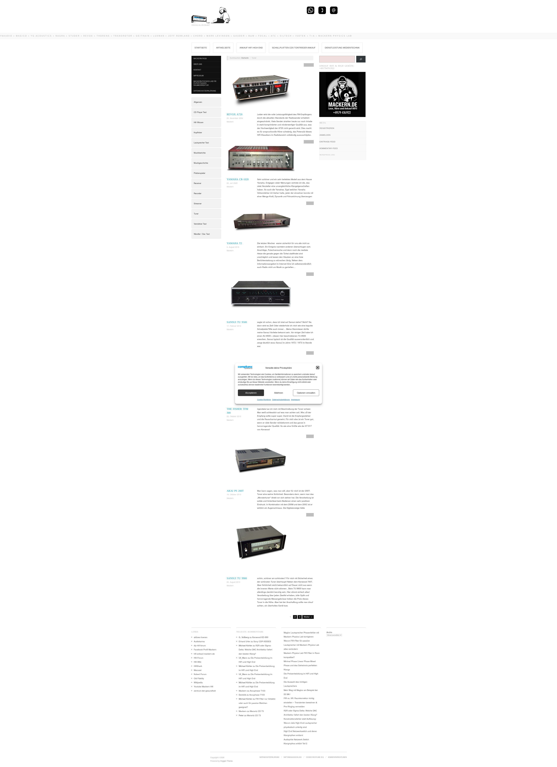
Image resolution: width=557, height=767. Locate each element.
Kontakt (197, 70)
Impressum (295, 399)
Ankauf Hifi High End (251, 48)
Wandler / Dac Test (202, 234)
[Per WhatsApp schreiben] (310, 10)
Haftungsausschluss (293, 757)
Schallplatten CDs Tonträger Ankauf (293, 48)
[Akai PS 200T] (261, 461)
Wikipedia (198, 682)
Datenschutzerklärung (281, 399)
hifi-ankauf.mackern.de (204, 653)
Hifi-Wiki (197, 661)
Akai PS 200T (235, 490)
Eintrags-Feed (328, 141)
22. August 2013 (233, 582)
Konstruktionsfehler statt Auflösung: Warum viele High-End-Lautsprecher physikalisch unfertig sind (300, 722)
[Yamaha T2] (261, 221)
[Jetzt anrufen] (322, 10)
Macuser (198, 670)
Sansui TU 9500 (237, 322)
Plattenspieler (199, 173)
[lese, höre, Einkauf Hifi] (211, 14)
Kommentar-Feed (329, 148)
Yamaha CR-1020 (238, 179)
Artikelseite (223, 48)
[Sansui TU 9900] (261, 544)
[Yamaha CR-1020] (261, 158)
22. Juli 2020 (232, 183)
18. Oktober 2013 (234, 494)
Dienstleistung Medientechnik (342, 48)
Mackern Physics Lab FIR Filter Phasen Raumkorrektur (204, 83)
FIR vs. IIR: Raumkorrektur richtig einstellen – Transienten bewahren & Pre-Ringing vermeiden (300, 702)
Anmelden (325, 135)
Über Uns (197, 64)
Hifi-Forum (198, 657)
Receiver (197, 183)
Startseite (201, 48)
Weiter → (308, 616)
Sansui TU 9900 (237, 578)
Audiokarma (199, 641)
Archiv (329, 632)
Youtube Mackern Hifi (203, 686)
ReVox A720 (234, 114)
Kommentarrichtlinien (337, 757)
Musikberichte (200, 152)
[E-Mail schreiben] (333, 10)
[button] (317, 367)
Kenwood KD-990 (260, 637)
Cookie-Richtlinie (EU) (315, 757)
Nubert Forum (200, 674)
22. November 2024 (235, 118)
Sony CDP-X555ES (262, 641)
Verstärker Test (200, 223)
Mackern (230, 121)
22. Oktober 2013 (234, 416)
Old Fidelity (199, 678)
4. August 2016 (233, 247)
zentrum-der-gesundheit (205, 690)
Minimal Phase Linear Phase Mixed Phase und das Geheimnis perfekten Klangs (300, 665)
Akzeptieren (251, 393)
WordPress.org (327, 155)
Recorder (197, 193)
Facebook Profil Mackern (205, 649)
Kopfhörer (198, 132)
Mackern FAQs (200, 58)
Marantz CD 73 (257, 711)
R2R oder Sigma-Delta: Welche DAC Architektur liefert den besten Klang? (255, 649)
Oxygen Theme (226, 761)
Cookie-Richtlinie (264, 399)
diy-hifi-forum (200, 645)
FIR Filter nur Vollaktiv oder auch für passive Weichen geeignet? (257, 702)
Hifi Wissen (198, 122)
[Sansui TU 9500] (261, 296)
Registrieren (327, 128)
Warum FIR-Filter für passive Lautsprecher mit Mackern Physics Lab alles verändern (301, 644)
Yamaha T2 (234, 243)
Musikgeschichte (201, 162)
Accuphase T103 (257, 690)
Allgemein (198, 102)
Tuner (196, 213)
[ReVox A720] (261, 87)
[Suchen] (361, 59)
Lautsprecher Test (201, 142)
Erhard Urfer (244, 641)
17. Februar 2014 (234, 326)
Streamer (197, 203)
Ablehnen (278, 393)
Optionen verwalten (306, 393)
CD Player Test (200, 112)
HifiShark (198, 666)
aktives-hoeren (200, 637)
